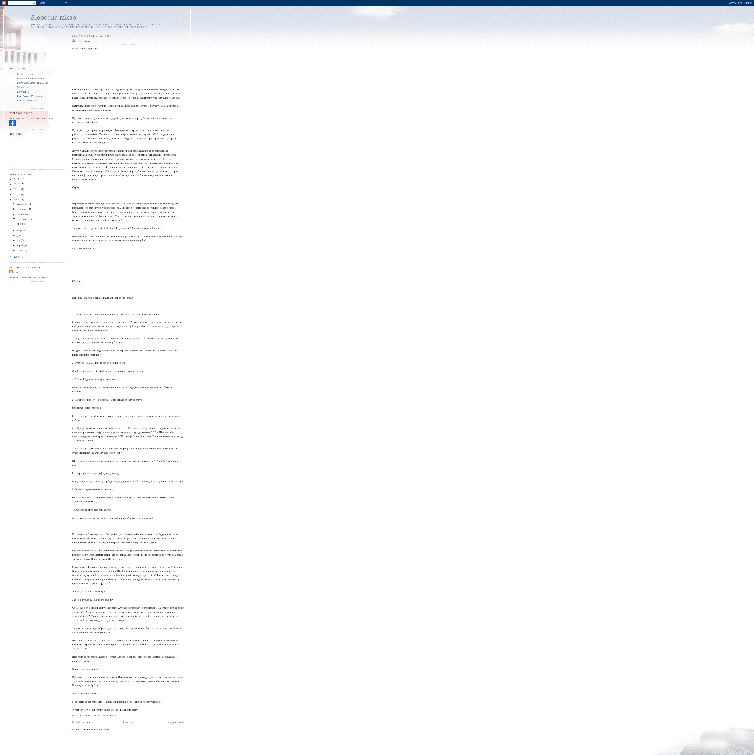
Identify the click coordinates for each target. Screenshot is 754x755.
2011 (17, 189)
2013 (17, 179)
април (20, 245)
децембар (22, 203)
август (20, 230)
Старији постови (175, 722)
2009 (17, 199)
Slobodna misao (53, 17)
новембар (22, 209)
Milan (17, 271)
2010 (17, 194)
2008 (17, 256)
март (20, 250)
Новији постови (81, 722)
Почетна (127, 722)
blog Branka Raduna (28, 100)
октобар (21, 214)
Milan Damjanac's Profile (21, 118)
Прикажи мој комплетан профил (30, 277)
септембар (23, 219)
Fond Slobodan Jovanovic (31, 78)
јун (19, 240)
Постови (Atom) (100, 729)
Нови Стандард (25, 74)
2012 (17, 184)
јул (18, 235)
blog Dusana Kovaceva (29, 96)
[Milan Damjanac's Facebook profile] (12, 125)
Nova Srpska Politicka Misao (32, 82)
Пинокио (83, 40)
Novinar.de (23, 91)
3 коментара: (109, 715)
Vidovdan (22, 87)
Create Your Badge (44, 118)
